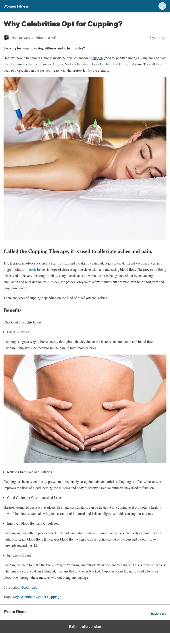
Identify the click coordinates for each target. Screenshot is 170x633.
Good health (30, 587)
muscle (31, 269)
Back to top (158, 613)
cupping (99, 57)
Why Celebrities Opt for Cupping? (36, 597)
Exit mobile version (85, 626)
